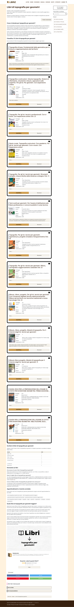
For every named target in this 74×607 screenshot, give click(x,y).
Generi (31, 2)
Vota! (29, 567)
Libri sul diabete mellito (58, 29)
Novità (52, 2)
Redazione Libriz (16, 553)
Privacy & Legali (27, 604)
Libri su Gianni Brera (58, 31)
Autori (27, 2)
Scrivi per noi (21, 604)
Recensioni (37, 2)
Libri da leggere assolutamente (60, 8)
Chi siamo (9, 604)
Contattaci (33, 604)
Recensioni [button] (39, 68)
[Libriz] (11, 2)
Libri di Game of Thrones (59, 21)
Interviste (58, 2)
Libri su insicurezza (58, 26)
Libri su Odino (11, 587)
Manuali (43, 2)
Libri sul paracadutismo (13, 590)
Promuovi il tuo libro (14, 604)
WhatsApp (41, 578)
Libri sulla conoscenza (58, 19)
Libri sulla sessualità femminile (60, 24)
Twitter (41, 575)
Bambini (63, 2)
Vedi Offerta (18, 68)
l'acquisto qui (12, 479)
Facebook (18, 575)
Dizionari (48, 2)
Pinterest (18, 578)
